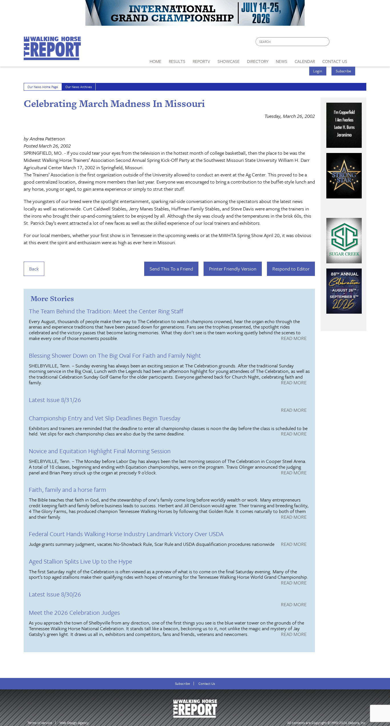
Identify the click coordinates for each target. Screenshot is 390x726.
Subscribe (343, 71)
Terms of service (39, 723)
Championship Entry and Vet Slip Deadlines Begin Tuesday (104, 417)
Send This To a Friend (171, 268)
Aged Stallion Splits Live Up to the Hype (80, 561)
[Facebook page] (336, 43)
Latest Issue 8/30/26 (55, 594)
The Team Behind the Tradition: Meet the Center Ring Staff (106, 311)
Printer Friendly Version (232, 268)
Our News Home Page (42, 86)
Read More (294, 338)
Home (155, 61)
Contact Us (206, 683)
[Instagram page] (358, 43)
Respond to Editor (290, 268)
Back (34, 268)
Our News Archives (78, 86)
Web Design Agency (74, 723)
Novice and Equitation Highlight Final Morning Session (100, 450)
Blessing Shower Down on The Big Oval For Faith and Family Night (115, 355)
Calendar (305, 61)
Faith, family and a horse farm (67, 489)
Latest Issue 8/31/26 (55, 399)
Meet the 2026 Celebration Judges (74, 612)
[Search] (325, 41)
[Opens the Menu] (358, 59)
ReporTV (201, 61)
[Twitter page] (347, 43)
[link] (155, 60)
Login (317, 71)
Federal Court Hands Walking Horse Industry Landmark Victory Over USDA (126, 533)
